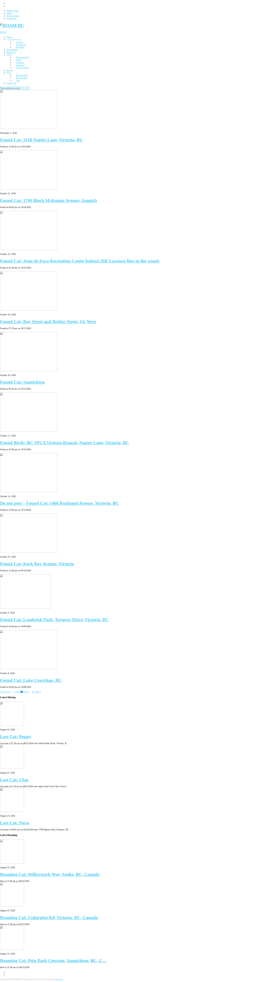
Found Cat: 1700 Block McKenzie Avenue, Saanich (48, 200)
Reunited (20, 47)
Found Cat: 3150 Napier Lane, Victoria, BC (41, 139)
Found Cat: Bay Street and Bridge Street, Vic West (48, 321)
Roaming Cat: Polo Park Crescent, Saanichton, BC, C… (53, 960)
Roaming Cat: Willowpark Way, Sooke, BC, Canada (49, 874)
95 (33, 692)
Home (9, 37)
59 (16, 692)
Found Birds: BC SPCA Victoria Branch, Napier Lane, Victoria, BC (64, 442)
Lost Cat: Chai (14, 779)
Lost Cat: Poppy (15, 736)
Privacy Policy (13, 16)
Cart (18, 80)
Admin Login (12, 11)
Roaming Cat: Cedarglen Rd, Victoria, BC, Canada (49, 917)
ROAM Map (12, 50)
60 (19, 692)
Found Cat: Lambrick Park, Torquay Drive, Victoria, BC (54, 619)
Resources (10, 52)
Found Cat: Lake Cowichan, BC (31, 680)
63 (27, 692)
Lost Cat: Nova (14, 822)
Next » (38, 692)
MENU (3, 32)
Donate (9, 70)
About (9, 13)
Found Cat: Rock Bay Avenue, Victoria (37, 563)
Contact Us (11, 18)
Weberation (59, 979)
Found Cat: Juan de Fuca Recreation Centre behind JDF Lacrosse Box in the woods (79, 260)
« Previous (5, 692)
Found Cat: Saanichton (22, 381)
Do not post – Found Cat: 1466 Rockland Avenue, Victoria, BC (59, 503)
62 (24, 692)
